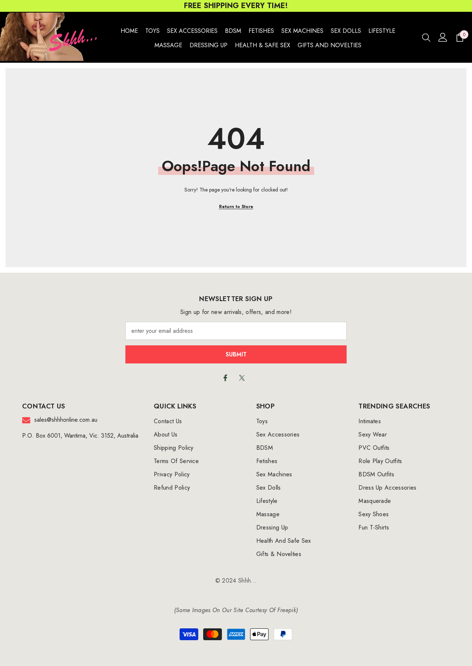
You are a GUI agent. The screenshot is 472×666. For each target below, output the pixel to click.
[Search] (426, 37)
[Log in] (442, 37)
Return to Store (236, 206)
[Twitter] (241, 377)
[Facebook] (225, 377)
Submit (236, 354)
